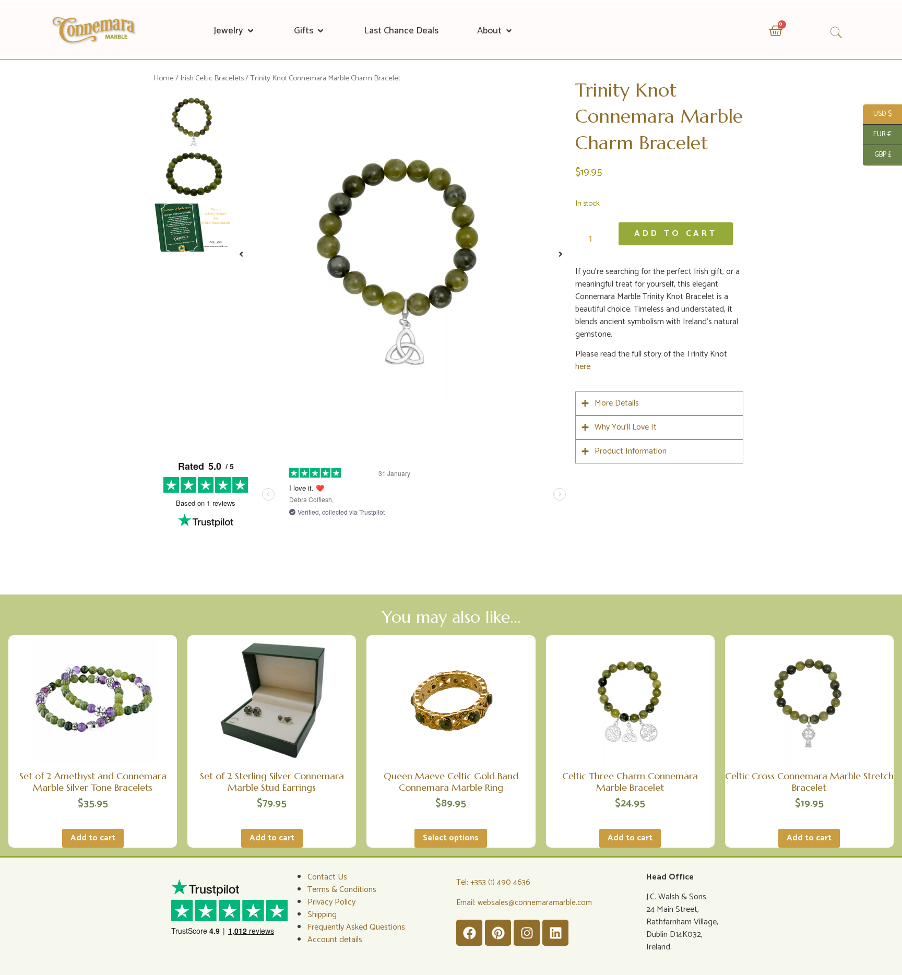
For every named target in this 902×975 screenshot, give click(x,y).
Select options (451, 838)
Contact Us (327, 877)
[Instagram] (527, 933)
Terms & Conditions (341, 890)
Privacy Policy (331, 902)
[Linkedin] (555, 933)
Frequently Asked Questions (356, 927)
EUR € (877, 134)
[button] (234, 30)
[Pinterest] (498, 933)
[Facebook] (469, 933)
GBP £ (877, 155)
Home (163, 78)
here (582, 367)
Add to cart (675, 234)
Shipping (322, 915)
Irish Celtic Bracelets (212, 78)
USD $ (877, 114)
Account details (334, 940)
